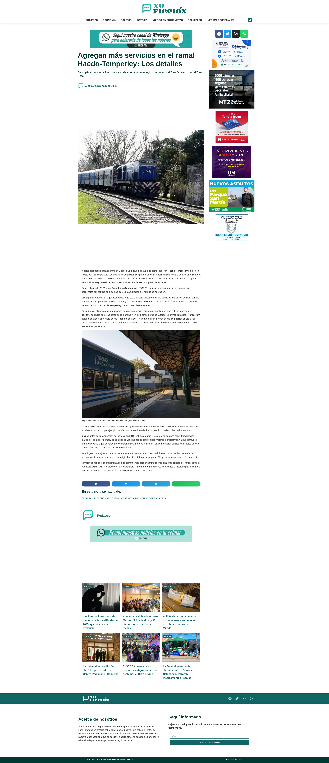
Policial (167, 636)
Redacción (111, 86)
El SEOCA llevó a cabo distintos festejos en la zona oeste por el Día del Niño (140, 670)
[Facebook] (219, 34)
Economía (109, 20)
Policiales (195, 20)
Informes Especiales (220, 20)
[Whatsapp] (244, 34)
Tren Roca (88, 498)
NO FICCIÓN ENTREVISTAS (167, 20)
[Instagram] (236, 34)
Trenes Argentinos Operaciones (144, 498)
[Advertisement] (141, 110)
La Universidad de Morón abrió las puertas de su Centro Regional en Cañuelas (100, 670)
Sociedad (92, 20)
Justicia (142, 20)
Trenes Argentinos (109, 498)
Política (126, 20)
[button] (250, 20)
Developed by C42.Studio (234, 759)
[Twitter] (227, 34)
